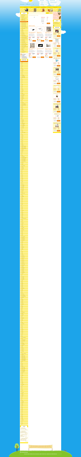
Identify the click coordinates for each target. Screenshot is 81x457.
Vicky (22, 407)
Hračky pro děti (23, 42)
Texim (22, 400)
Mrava (22, 315)
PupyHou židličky (23, 360)
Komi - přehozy (23, 236)
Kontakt (49, 7)
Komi (22, 235)
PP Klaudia (22, 343)
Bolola (22, 115)
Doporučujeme (24, 56)
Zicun (22, 423)
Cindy (22, 134)
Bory (22, 117)
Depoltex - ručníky (23, 147)
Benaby (22, 109)
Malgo (22, 289)
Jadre (22, 211)
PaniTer (22, 331)
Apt (21, 78)
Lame (22, 243)
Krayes (22, 241)
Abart (22, 62)
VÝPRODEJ (22, 50)
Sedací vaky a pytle (23, 43)
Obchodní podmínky (43, 7)
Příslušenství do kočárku (24, 44)
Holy (21, 197)
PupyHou (22, 354)
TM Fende (22, 401)
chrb (21, 202)
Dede (22, 141)
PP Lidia (22, 345)
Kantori (22, 228)
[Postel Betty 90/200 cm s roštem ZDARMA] (32, 47)
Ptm (21, 352)
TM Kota (22, 402)
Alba (21, 68)
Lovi (21, 274)
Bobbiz (22, 110)
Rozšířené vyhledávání (50, 13)
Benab (22, 108)
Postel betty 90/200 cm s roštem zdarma (32, 49)
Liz (21, 250)
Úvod (29, 15)
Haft (21, 194)
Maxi (22, 291)
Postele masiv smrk (23, 22)
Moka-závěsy (23, 312)
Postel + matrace (23, 20)
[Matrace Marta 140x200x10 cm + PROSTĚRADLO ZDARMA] (32, 30)
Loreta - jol (22, 259)
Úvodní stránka (26, 7)
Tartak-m (22, 394)
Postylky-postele (23, 339)
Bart (21, 100)
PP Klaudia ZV (23, 344)
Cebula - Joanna (23, 132)
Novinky (23, 55)
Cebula (22, 131)
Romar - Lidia (23, 369)
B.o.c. (22, 92)
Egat (21, 172)
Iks (21, 205)
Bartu (22, 101)
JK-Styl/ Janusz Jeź (23, 218)
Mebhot (22, 299)
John (22, 219)
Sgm (21, 378)
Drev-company (23, 165)
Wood (22, 416)
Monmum (22, 314)
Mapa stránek (55, 7)
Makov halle (22, 288)
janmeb (22, 212)
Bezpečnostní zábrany (24, 37)
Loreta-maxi (22, 267)
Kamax (22, 226)
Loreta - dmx (22, 257)
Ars (21, 83)
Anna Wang (22, 75)
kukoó (22, 242)
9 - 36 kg (37, 15)
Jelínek (22, 217)
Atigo (22, 86)
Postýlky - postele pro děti (24, 27)
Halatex (22, 195)
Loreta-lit (22, 266)
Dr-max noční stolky (23, 157)
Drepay (22, 164)
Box (21, 118)
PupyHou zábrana (23, 359)
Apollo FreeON (23, 77)
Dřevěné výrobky (23, 35)
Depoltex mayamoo (23, 148)
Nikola (22, 322)
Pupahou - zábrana (23, 353)
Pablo (22, 328)
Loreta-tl (22, 273)
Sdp (21, 376)
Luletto (22, 280)
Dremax (22, 163)
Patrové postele (23, 28)
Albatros (22, 69)
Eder (22, 170)
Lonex (22, 252)
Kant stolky (22, 227)
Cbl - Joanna (22, 124)
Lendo (22, 244)
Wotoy (22, 417)
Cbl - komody (23, 125)
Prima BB (22, 351)
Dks (21, 154)
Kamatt (22, 225)
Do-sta (22, 155)
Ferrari (22, 179)
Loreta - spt (22, 265)
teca (21, 398)
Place (22, 338)
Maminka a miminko (23, 45)
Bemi (22, 107)
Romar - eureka (23, 368)
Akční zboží (23, 54)
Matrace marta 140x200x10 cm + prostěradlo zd (32, 32)
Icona (22, 203)
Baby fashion (23, 94)
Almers (22, 71)
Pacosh (22, 329)
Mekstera (22, 304)
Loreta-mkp (22, 268)
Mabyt (22, 282)
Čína (21, 139)
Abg (21, 63)
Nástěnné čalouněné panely (24, 36)
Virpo (22, 409)
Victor (22, 408)
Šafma (22, 393)
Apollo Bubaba (23, 76)
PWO (22, 361)
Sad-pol (22, 375)
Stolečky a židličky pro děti (24, 46)
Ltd (21, 275)
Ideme (22, 204)
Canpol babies (23, 123)
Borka (22, 116)
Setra (22, 377)
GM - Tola (22, 189)
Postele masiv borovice (24, 21)
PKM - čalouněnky (23, 337)
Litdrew (22, 249)
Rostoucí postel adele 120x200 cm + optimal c (48, 49)
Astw (22, 85)
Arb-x (22, 79)
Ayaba (22, 91)
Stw (21, 391)
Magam (22, 283)
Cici (21, 133)
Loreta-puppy (23, 272)
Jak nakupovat (37, 7)
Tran (21, 406)
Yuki (21, 422)
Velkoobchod (22, 52)
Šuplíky (22, 29)
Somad (22, 383)
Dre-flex (22, 162)
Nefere (22, 320)
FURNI (22, 181)
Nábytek (22, 30)
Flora (22, 180)
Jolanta (22, 220)
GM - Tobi (22, 188)
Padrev (22, 330)
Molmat (22, 313)
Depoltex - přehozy (23, 146)
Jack (22, 209)
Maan (22, 281)
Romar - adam (23, 367)
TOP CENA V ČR (23, 14)
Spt (21, 386)
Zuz (21, 424)
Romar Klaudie (23, 370)
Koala (22, 233)
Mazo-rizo (22, 297)
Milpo (22, 307)
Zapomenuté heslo (42, 4)
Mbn (21, 298)
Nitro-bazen (22, 323)
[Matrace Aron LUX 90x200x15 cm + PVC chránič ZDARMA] (40, 30)
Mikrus (22, 306)
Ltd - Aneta (22, 276)
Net (21, 321)
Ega (21, 171)
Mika (22, 305)
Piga (21, 335)
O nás (31, 7)
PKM (22, 336)
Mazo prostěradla (23, 296)
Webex (22, 414)
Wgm (22, 415)
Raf (21, 362)
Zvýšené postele (23, 19)
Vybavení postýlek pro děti (24, 38)
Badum (22, 99)
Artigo (22, 84)
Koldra (22, 234)
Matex (22, 290)
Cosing (22, 138)
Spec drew (22, 384)
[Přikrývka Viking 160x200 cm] (40, 46)
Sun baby (22, 392)
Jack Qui (22, 210)
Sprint (22, 385)
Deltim (22, 142)
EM (21, 173)
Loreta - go (22, 258)
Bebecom (22, 102)
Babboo (22, 93)
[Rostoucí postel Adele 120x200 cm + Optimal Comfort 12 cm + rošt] (48, 46)
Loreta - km (22, 260)
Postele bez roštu (23, 51)
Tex (21, 399)
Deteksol (22, 149)
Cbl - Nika (22, 126)
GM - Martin (22, 186)
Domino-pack (23, 156)
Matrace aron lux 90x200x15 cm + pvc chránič (39, 33)
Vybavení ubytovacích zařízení (24, 18)
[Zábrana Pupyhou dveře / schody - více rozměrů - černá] (48, 31)
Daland (22, 140)
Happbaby (22, 196)
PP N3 (22, 346)
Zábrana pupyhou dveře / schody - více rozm (48, 32)
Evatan (22, 178)
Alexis (22, 70)
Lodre (22, 251)
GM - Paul (22, 187)
